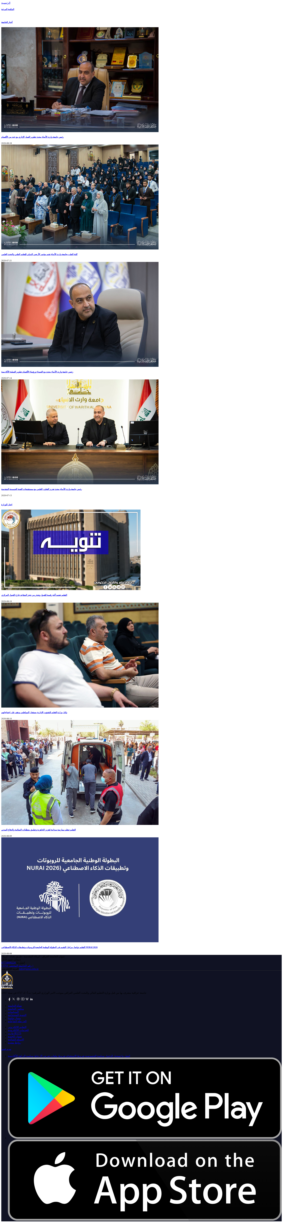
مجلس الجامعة (16, 1008)
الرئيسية (5, 2)
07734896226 (8, 962)
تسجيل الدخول (113, 1056)
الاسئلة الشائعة (16, 1039)
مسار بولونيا (14, 1018)
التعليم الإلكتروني (17, 1027)
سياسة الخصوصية (94, 1056)
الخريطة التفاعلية (17, 1021)
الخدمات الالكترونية (18, 1030)
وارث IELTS (14, 1033)
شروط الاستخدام (75, 1056)
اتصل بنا (126, 1056)
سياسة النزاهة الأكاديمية (21, 1056)
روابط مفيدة (14, 1042)
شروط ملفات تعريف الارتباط (50, 1056)
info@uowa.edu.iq (28, 968)
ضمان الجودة (15, 1036)
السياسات (13, 1012)
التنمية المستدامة (17, 1015)
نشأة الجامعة (15, 1005)
